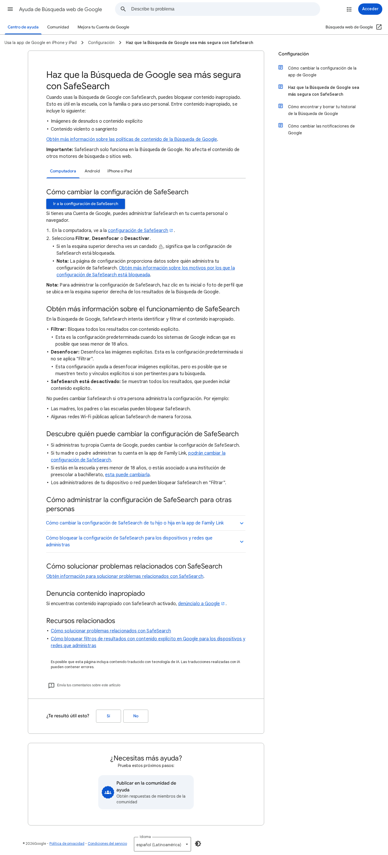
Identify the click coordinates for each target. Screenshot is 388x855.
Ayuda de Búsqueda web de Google (60, 9)
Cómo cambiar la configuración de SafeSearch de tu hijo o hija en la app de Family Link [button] (135, 523)
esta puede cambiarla (127, 475)
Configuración (293, 54)
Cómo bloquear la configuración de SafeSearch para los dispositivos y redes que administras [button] (129, 541)
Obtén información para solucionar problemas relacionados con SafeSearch (124, 576)
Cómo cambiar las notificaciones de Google (321, 129)
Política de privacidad (66, 843)
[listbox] (162, 844)
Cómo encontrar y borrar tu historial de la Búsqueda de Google (322, 110)
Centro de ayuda (23, 27)
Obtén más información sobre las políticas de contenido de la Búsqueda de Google (131, 139)
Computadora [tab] (63, 171)
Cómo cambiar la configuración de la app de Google (322, 72)
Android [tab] (92, 171)
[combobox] (225, 9)
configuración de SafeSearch (138, 230)
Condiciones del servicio (107, 843)
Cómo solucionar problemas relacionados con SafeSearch (111, 631)
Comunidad (58, 27)
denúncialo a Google (199, 604)
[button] (10, 9)
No (135, 716)
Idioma (145, 837)
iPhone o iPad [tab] (119, 171)
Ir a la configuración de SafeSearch (85, 203)
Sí (108, 716)
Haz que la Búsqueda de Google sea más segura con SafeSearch (323, 91)
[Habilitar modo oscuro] (198, 843)
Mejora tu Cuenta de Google (103, 27)
